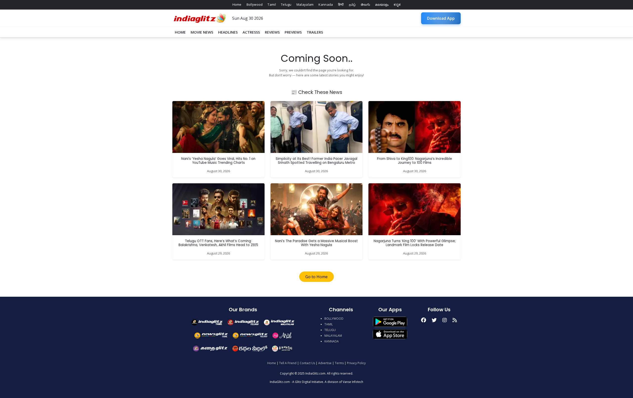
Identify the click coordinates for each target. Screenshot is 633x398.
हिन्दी (341, 4)
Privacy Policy (356, 363)
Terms (339, 363)
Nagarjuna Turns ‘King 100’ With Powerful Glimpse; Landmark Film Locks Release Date (415, 243)
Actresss (251, 32)
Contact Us (307, 363)
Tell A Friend (287, 363)
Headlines (228, 32)
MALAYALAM (333, 336)
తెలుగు (365, 4)
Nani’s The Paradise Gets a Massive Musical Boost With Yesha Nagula (316, 243)
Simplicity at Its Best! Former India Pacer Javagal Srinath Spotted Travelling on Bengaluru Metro (316, 160)
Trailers (315, 32)
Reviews (272, 32)
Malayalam (305, 4)
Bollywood (255, 4)
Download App (441, 18)
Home (237, 4)
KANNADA (331, 341)
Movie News (202, 32)
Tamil (272, 4)
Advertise (325, 363)
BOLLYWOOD (333, 318)
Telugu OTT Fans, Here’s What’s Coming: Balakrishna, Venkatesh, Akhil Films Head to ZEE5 (218, 243)
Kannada (325, 4)
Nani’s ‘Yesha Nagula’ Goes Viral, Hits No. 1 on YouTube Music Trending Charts (218, 160)
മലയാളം (381, 4)
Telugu (286, 4)
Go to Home (316, 276)
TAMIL (328, 324)
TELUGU (330, 330)
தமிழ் (352, 4)
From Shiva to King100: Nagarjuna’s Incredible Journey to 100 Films (414, 160)
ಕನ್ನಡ (397, 4)
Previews (293, 32)
